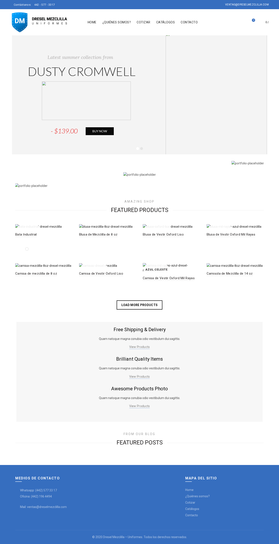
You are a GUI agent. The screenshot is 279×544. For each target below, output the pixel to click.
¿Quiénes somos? (116, 22)
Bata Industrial (26, 234)
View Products (139, 347)
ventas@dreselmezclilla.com (247, 4)
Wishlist (253, 20)
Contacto (189, 22)
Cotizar (143, 22)
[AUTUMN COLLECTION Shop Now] (139, 163)
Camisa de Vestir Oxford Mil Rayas (169, 278)
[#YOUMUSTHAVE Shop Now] (139, 174)
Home (92, 22)
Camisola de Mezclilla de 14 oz (230, 273)
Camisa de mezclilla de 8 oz (36, 273)
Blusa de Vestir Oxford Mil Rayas (231, 234)
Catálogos (165, 22)
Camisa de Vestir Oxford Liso (101, 273)
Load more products (139, 305)
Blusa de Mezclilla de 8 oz (98, 234)
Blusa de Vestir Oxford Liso (163, 234)
